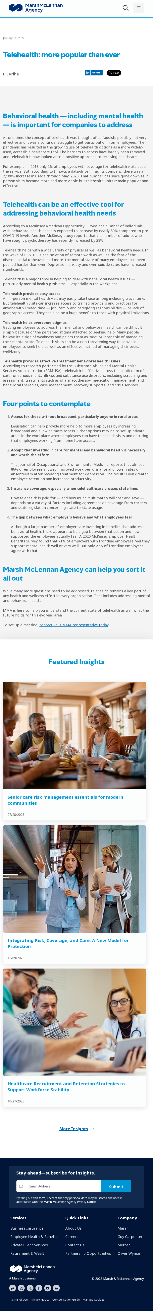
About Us (73, 1228)
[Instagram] (21, 1288)
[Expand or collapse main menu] (138, 8)
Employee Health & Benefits (34, 1236)
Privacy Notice (40, 1299)
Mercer (124, 1245)
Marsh (123, 1228)
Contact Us (74, 1245)
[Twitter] (30, 1287)
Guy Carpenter (130, 1236)
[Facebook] (38, 1287)
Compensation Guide (66, 1299)
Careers (71, 1236)
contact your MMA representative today (73, 624)
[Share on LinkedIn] (95, 72)
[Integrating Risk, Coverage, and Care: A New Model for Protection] (74, 879)
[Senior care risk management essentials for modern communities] (74, 735)
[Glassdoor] (12, 1288)
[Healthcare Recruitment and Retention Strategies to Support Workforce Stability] (74, 1022)
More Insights (73, 1128)
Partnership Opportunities (88, 1253)
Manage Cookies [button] (93, 1299)
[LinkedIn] (56, 1287)
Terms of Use (19, 1299)
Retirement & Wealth (28, 1253)
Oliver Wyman (129, 1253)
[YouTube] (47, 1287)
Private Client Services (29, 1245)
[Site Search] (126, 8)
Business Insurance (26, 1228)
